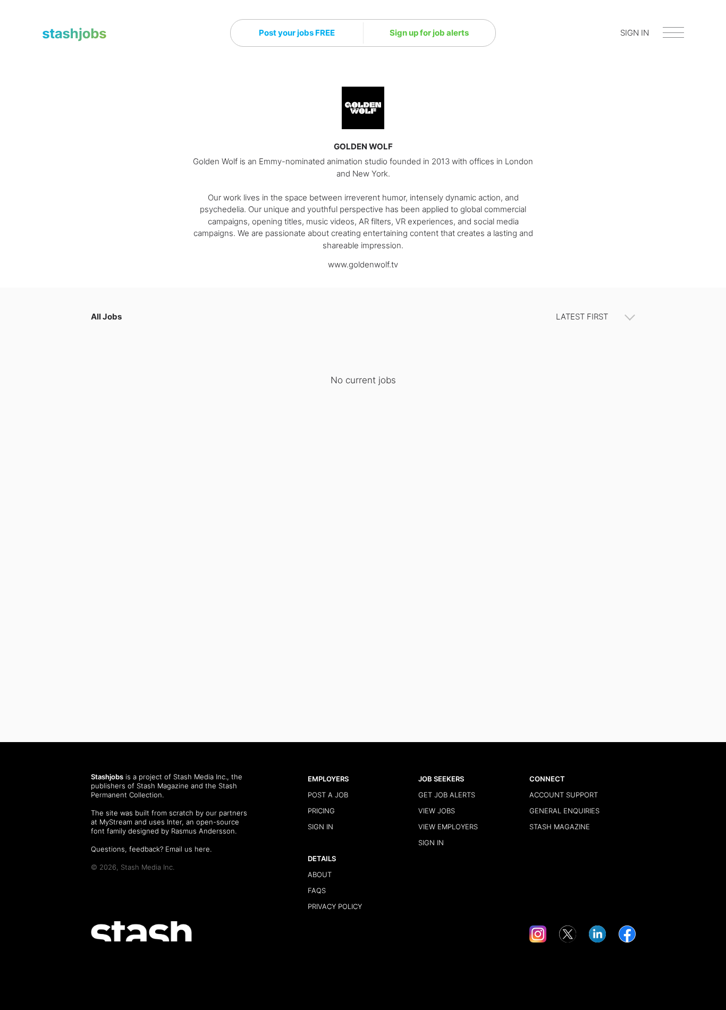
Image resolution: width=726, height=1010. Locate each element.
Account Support (563, 794)
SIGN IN (634, 33)
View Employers (448, 826)
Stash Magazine (163, 785)
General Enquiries (564, 810)
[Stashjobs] (74, 35)
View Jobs (436, 810)
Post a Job (328, 794)
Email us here (187, 849)
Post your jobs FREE (297, 33)
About (320, 874)
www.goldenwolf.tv (363, 264)
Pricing (321, 810)
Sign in (320, 826)
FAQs (317, 890)
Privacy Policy (335, 906)
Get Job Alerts (446, 794)
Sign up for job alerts (429, 33)
